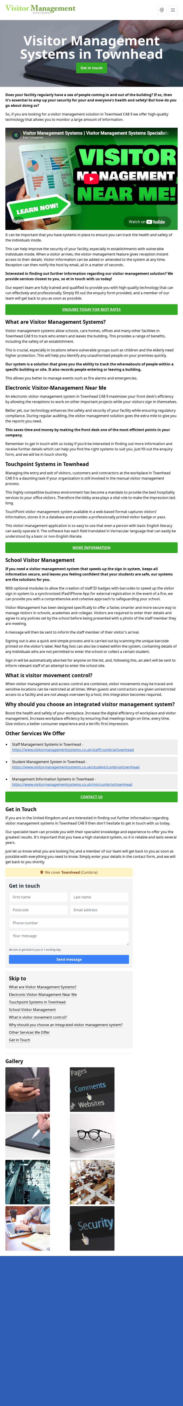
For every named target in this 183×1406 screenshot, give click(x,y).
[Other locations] (161, 10)
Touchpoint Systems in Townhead (37, 1002)
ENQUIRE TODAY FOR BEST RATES (91, 309)
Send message (69, 959)
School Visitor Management (32, 1009)
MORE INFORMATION (91, 547)
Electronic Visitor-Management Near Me (43, 994)
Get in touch (92, 67)
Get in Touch (19, 1039)
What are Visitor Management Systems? (42, 987)
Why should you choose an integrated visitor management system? (66, 1024)
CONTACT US (92, 796)
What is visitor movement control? (38, 1017)
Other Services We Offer (29, 1032)
